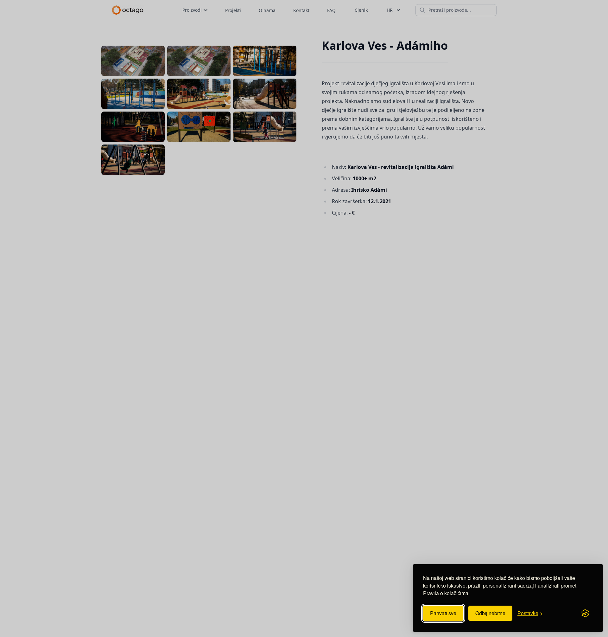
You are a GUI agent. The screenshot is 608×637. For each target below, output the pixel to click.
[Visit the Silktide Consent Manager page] (585, 613)
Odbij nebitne (490, 613)
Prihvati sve (443, 613)
